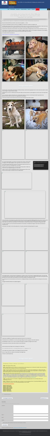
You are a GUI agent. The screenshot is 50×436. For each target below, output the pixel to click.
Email (3, 417)
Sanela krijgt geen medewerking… (7, 398)
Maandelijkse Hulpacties (7, 394)
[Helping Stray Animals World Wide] (4, 3)
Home (8, 9)
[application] (40, 165)
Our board (33, 9)
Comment (3, 405)
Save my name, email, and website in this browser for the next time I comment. (14, 422)
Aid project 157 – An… (44, 398)
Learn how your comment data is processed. (19, 427)
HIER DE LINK (33, 377)
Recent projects (12, 9)
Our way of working (23, 9)
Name (3, 414)
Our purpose (18, 9)
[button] (48, 9)
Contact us (29, 9)
